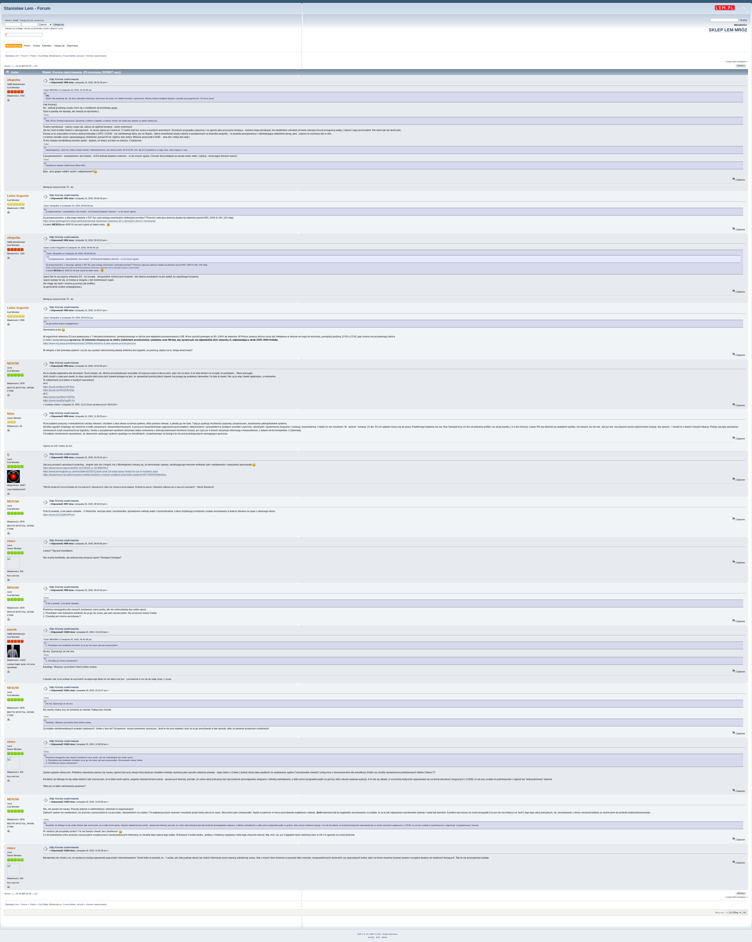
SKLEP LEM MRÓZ (728, 29)
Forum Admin (69, 56)
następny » (742, 61)
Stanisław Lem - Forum (27, 8)
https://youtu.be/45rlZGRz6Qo (58, 390)
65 (17, 66)
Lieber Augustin (18, 195)
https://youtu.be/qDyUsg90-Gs (59, 400)
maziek (12, 629)
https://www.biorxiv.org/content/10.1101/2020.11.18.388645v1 (75, 468)
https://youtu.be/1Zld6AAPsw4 (59, 514)
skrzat (80, 56)
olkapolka (13, 79)
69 (30, 66)
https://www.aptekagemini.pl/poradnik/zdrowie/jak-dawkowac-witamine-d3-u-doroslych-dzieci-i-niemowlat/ (99, 221)
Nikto (10, 413)
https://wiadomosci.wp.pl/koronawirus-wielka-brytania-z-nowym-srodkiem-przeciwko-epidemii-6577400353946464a (104, 474)
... (15, 66)
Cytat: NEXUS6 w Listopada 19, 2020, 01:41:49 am (68, 90)
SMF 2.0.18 (362, 934)
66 (20, 66)
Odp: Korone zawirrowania (64, 79)
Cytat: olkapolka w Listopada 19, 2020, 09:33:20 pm (68, 318)
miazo (11, 541)
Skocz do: (719, 912)
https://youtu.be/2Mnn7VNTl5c (59, 397)
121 (36, 66)
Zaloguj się (25, 20)
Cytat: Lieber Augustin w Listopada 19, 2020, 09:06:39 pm (71, 248)
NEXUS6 (13, 363)
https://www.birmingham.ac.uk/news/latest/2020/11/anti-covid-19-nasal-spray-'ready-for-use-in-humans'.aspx (100, 471)
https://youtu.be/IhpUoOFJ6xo (58, 387)
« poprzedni (731, 61)
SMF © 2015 (375, 934)
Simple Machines (390, 934)
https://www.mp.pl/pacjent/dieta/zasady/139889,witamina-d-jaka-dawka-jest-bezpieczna (89, 343)
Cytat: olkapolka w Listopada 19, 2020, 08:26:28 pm (68, 206)
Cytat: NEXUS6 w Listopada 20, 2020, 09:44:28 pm (68, 639)
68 (27, 66)
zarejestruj (39, 20)
